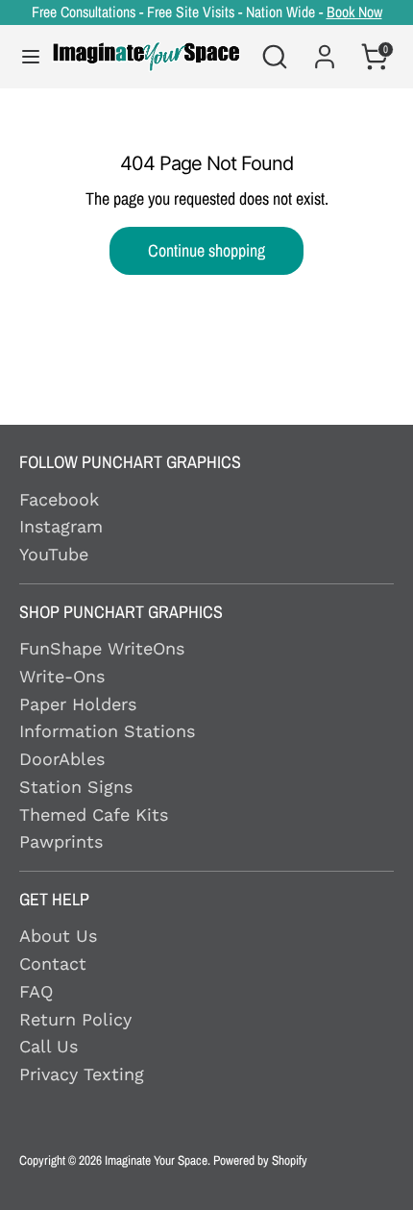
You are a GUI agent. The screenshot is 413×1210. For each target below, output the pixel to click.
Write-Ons (62, 676)
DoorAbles (62, 759)
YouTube (53, 554)
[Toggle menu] (22, 57)
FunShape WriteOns (101, 648)
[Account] (324, 46)
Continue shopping (206, 250)
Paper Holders (77, 704)
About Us (58, 936)
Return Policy (75, 1019)
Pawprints (61, 841)
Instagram (61, 526)
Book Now (354, 12)
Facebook (59, 499)
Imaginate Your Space (156, 1160)
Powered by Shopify (260, 1160)
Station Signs (76, 787)
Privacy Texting (81, 1074)
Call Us (48, 1046)
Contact (52, 963)
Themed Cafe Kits (93, 814)
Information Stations (107, 731)
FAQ (36, 991)
